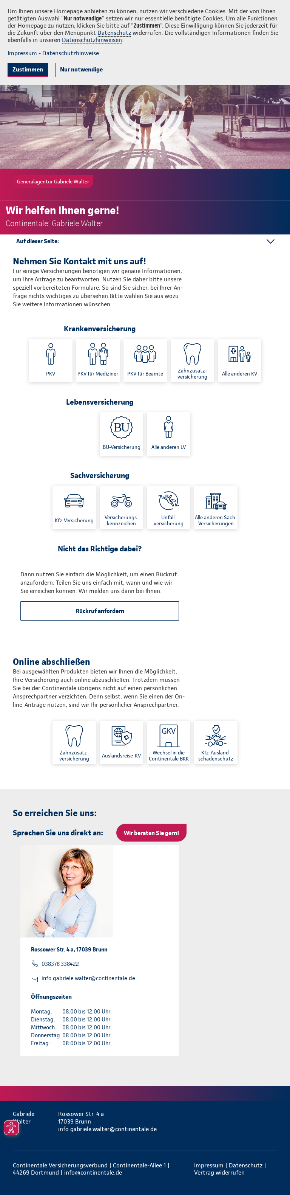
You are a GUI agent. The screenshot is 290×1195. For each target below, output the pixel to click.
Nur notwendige (81, 69)
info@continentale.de (93, 1172)
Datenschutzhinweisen (92, 39)
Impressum (22, 53)
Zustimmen (27, 69)
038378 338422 (60, 964)
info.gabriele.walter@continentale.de (88, 978)
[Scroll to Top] (273, 1171)
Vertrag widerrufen (219, 1172)
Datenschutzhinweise (70, 53)
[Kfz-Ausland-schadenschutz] (216, 742)
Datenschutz (114, 32)
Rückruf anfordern (100, 611)
